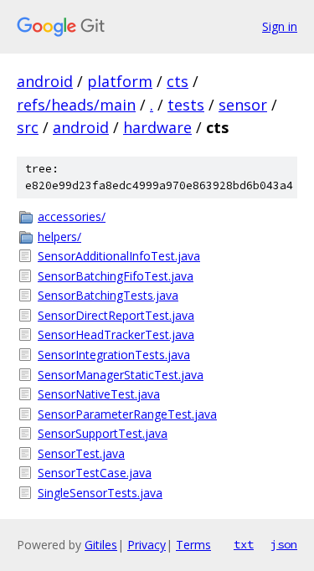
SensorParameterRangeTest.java (127, 414)
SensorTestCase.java (95, 473)
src (28, 127)
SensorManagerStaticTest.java (120, 375)
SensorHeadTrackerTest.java (116, 334)
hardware (157, 127)
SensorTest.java (81, 453)
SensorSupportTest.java (102, 433)
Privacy (146, 545)
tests (185, 105)
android (45, 81)
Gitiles (101, 545)
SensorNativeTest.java (99, 394)
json (283, 544)
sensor (243, 105)
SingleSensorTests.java (100, 493)
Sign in (279, 26)
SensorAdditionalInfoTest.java (119, 256)
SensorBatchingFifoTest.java (115, 276)
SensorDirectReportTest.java (116, 315)
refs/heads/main (76, 105)
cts (177, 81)
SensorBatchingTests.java (108, 295)
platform (119, 81)
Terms (193, 545)
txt (244, 544)
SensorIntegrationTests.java (114, 355)
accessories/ (72, 216)
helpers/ (59, 236)
